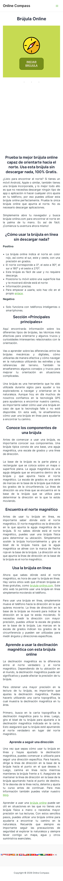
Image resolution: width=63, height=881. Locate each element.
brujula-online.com (41, 585)
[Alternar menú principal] (57, 6)
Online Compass (16, 6)
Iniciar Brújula (31, 63)
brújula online (38, 802)
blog (5, 794)
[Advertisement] (31, 119)
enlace (19, 293)
